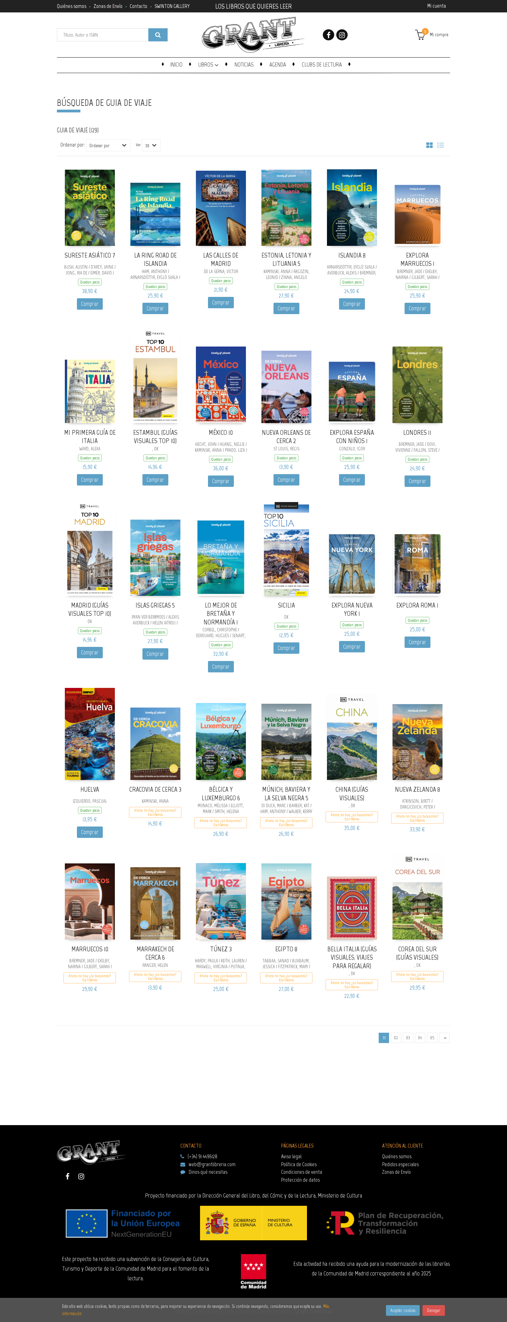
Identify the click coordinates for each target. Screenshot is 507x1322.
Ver (138, 144)
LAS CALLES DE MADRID (220, 259)
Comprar (90, 303)
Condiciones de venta (301, 1172)
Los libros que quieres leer (253, 5)
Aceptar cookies (402, 1310)
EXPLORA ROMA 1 (417, 605)
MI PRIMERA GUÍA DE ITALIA (90, 436)
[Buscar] (158, 34)
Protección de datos (300, 1179)
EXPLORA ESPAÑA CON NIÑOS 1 (352, 436)
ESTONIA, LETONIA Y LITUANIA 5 (286, 259)
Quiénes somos (71, 6)
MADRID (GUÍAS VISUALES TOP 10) (89, 609)
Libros (206, 64)
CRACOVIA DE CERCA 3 (155, 789)
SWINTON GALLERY (172, 6)
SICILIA (286, 605)
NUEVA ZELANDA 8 (417, 789)
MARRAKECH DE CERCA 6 (155, 953)
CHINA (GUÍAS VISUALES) (352, 793)
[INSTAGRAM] (342, 34)
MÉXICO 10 (221, 432)
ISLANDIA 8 (352, 255)
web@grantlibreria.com (212, 1164)
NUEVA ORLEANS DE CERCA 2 (286, 436)
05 (432, 1038)
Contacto (138, 6)
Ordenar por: (72, 145)
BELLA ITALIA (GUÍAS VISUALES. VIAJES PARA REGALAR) (352, 957)
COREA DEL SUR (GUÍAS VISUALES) (417, 953)
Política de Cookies (299, 1164)
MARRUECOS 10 (89, 949)
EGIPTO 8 (286, 949)
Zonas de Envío (107, 6)
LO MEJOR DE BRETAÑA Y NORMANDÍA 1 (220, 613)
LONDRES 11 (417, 432)
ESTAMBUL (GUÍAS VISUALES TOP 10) (155, 436)
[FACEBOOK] (328, 34)
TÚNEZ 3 (221, 949)
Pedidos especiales (400, 1164)
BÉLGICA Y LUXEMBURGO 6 (221, 793)
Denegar (433, 1310)
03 (408, 1038)
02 (396, 1038)
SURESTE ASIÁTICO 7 (89, 255)
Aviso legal (291, 1156)
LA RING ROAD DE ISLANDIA (155, 259)
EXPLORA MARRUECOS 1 (417, 259)
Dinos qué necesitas (208, 1172)
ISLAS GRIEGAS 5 (155, 605)
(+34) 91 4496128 (202, 1156)
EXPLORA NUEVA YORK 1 (351, 609)
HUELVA (89, 789)
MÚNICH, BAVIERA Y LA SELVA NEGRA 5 (286, 793)
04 (420, 1038)
